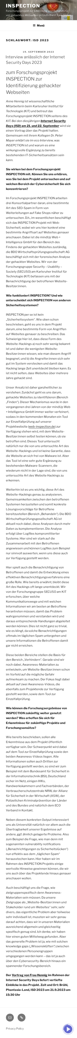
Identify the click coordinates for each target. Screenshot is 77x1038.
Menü (40, 25)
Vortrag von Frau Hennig (29, 975)
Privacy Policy (15, 1028)
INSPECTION (23, 6)
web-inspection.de (42, 426)
